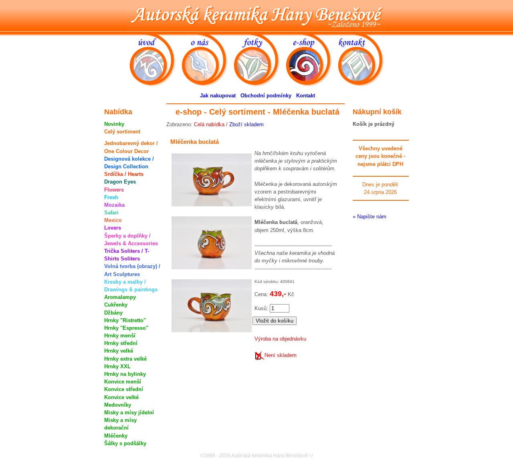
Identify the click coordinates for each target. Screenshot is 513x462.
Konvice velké (121, 397)
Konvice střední (123, 389)
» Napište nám (369, 217)
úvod (155, 37)
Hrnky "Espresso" (126, 328)
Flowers (114, 190)
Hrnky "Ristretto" (125, 320)
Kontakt (305, 96)
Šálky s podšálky (125, 443)
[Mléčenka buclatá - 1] (210, 209)
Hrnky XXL (117, 366)
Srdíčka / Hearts (123, 174)
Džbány (113, 313)
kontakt (364, 37)
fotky (260, 37)
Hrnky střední (120, 343)
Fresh (111, 197)
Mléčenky (115, 436)
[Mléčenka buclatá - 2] (210, 271)
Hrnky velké (118, 351)
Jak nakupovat (218, 96)
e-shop (312, 37)
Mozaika (114, 205)
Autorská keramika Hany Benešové (257, 15)
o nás (207, 37)
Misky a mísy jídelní (129, 413)
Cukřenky (115, 305)
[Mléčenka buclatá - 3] (210, 334)
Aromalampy (120, 297)
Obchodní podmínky (265, 96)
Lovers (112, 228)
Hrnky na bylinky (125, 374)
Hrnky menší (119, 336)
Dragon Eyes (120, 182)
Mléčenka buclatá (194, 141)
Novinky (114, 124)
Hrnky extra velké (125, 359)
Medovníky (117, 405)
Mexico (113, 220)
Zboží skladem (246, 124)
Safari (111, 213)
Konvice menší (122, 382)
